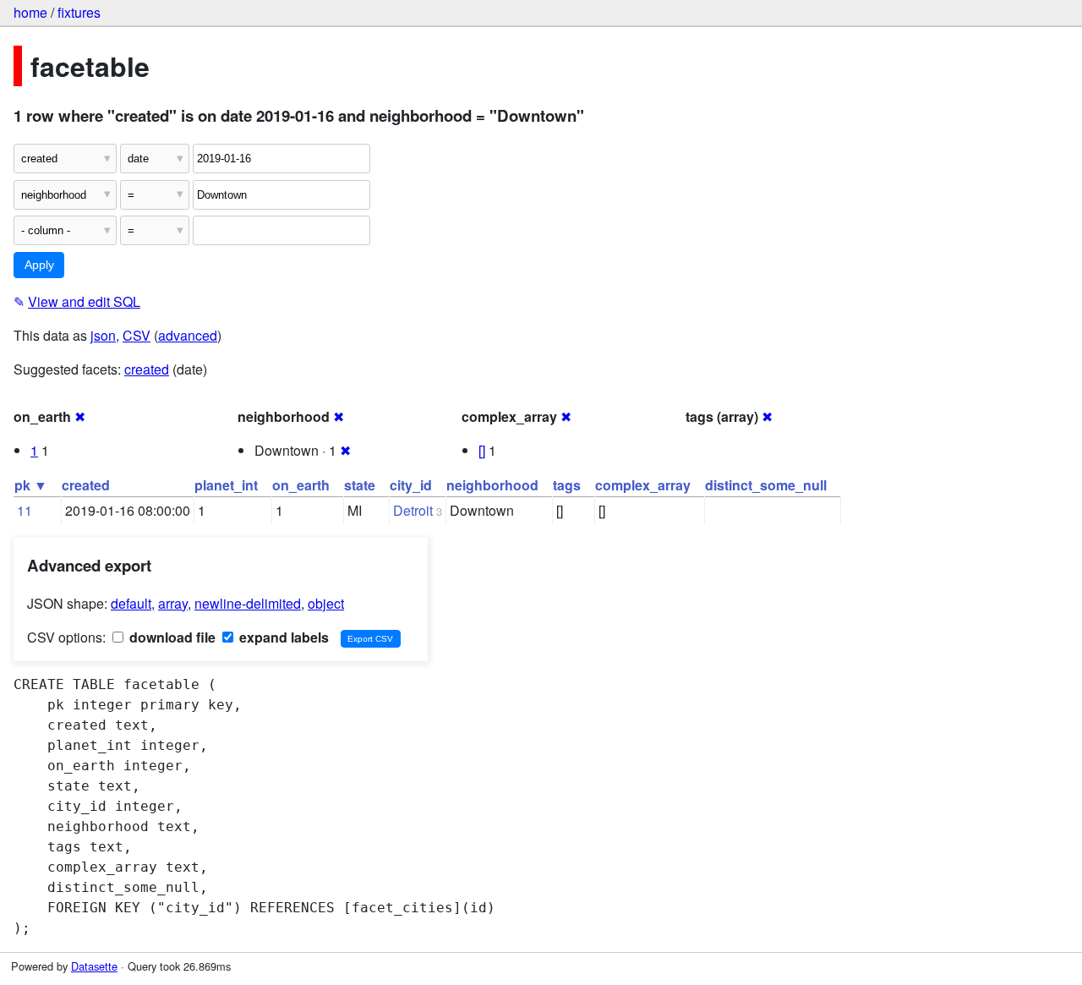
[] (481, 450)
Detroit (413, 510)
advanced (187, 335)
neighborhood (492, 485)
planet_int (226, 485)
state (359, 485)
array (173, 603)
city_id (411, 485)
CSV (136, 335)
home (30, 12)
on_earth (301, 485)
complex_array (643, 485)
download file (171, 637)
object (326, 603)
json (103, 335)
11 (24, 510)
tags (567, 485)
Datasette (94, 966)
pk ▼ (30, 485)
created (146, 369)
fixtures (79, 12)
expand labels (282, 637)
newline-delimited (247, 603)
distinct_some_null (766, 485)
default (131, 603)
